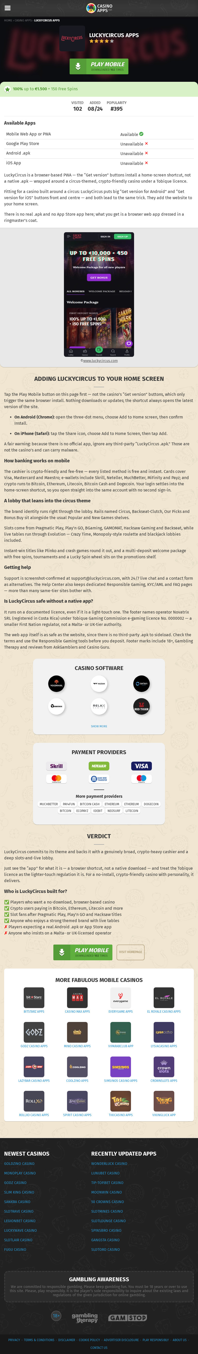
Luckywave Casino (20, 1230)
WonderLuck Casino (109, 1164)
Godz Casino (15, 1183)
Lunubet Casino (105, 1173)
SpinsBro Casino (106, 1230)
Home (8, 20)
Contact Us (99, 1348)
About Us (180, 1340)
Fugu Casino (15, 1249)
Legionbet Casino (20, 1221)
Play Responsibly (156, 1340)
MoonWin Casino (106, 1192)
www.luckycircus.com (100, 361)
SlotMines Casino (107, 1211)
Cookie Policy (89, 1340)
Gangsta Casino (105, 1240)
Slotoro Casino (105, 1249)
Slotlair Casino (18, 1240)
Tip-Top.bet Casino (107, 1183)
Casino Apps (23, 20)
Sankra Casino (17, 1202)
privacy (14, 1340)
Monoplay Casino (20, 1173)
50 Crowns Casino (107, 1202)
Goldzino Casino (19, 1164)
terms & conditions (39, 1340)
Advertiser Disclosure (121, 1340)
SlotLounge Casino (108, 1221)
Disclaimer (66, 1340)
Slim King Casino (19, 1192)
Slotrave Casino (19, 1211)
